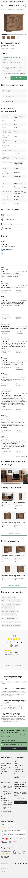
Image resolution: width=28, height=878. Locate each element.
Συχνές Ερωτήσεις (18, 771)
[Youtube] (21, 863)
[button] (14, 1)
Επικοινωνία (4, 774)
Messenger (6, 813)
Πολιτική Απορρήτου (6, 866)
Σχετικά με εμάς (5, 761)
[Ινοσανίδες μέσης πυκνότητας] (25, 192)
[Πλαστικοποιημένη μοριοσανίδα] (25, 187)
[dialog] (14, 60)
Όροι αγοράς (4, 868)
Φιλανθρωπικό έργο (6, 763)
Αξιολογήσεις (4, 771)
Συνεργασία (4, 765)
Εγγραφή (14, 748)
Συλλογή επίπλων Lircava (11, 487)
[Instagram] (19, 863)
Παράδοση (16, 761)
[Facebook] (16, 863)
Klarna (15, 773)
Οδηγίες (16, 203)
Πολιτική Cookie (5, 871)
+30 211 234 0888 (7, 802)
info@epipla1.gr (7, 811)
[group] (14, 652)
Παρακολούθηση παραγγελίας (18, 766)
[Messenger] (24, 863)
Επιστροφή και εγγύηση (20, 769)
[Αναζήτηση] (22, 5)
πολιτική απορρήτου (17, 744)
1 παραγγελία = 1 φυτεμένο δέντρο (5, 768)
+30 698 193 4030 (7, 800)
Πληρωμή (16, 763)
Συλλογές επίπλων (10, 9)
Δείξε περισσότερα (14, 533)
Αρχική (2, 9)
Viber (4, 816)
